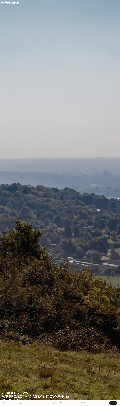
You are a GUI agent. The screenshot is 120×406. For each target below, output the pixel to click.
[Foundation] (30, 2)
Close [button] (113, 403)
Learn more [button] (104, 403)
